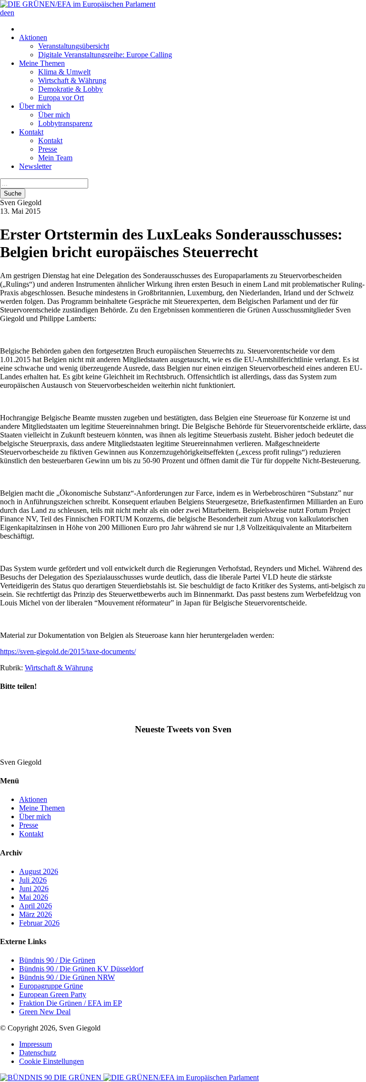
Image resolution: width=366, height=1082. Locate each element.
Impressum (35, 1044)
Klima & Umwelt (64, 72)
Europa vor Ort (61, 98)
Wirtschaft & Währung (72, 80)
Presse (47, 149)
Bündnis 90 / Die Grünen (57, 960)
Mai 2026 (33, 897)
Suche (12, 193)
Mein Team (55, 158)
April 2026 (35, 906)
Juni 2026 (34, 888)
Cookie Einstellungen (51, 1061)
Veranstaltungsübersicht (73, 46)
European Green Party (52, 994)
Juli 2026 (33, 880)
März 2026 (35, 914)
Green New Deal (45, 1012)
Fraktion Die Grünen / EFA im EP (70, 1003)
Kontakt (31, 132)
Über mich (35, 106)
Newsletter (35, 166)
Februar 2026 (39, 923)
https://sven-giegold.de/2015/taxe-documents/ (68, 651)
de (3, 13)
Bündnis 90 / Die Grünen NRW (67, 977)
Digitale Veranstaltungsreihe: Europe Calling (105, 55)
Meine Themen (42, 63)
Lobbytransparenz (65, 123)
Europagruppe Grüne (51, 986)
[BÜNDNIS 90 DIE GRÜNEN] (51, 1077)
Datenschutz (37, 1053)
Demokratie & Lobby (70, 89)
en (10, 13)
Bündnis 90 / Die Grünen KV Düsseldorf (81, 969)
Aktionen (33, 37)
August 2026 (38, 871)
